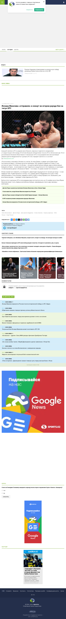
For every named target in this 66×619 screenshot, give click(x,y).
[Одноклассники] (13, 220)
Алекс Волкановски (7, 212)
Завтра (16, 49)
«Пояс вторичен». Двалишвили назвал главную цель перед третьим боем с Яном (27, 361)
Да (4, 493)
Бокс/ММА (6, 83)
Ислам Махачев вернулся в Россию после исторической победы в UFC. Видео (25, 202)
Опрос (4, 483)
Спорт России (9, 215)
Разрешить (39, 9)
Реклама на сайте (40, 591)
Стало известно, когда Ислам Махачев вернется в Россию (19, 191)
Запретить (29, 9)
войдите (11, 287)
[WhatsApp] (23, 220)
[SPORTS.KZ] (33, 522)
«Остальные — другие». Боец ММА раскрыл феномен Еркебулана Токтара (24, 335)
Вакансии (15, 591)
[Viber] (21, 220)
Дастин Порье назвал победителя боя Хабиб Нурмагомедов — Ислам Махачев (25, 195)
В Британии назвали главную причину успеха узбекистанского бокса (23, 310)
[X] (18, 220)
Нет (4, 490)
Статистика (30, 591)
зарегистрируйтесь (21, 287)
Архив (62, 591)
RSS (34, 594)
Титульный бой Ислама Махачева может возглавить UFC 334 (21, 329)
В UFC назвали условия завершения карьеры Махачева (19, 198)
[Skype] (25, 220)
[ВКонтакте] (11, 220)
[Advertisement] (33, 26)
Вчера (4, 49)
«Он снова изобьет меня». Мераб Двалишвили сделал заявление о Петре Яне (26, 342)
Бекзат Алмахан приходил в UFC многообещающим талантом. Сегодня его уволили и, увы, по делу (30, 243)
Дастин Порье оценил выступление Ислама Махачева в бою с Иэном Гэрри (24, 188)
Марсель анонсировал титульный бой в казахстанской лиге (20, 354)
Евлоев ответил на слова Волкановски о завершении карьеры (21, 348)
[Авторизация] (64, 2)
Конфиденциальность (53, 591)
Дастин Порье (16, 212)
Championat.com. (8, 158)
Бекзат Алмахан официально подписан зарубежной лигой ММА (21, 323)
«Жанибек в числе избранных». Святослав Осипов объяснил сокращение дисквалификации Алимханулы (32, 251)
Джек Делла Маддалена (27, 212)
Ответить (6, 496)
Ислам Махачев (38, 212)
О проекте (8, 591)
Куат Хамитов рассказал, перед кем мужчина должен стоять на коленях (24, 316)
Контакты (23, 591)
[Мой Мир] (16, 220)
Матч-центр (59, 49)
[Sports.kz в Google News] (33, 432)
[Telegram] (28, 220)
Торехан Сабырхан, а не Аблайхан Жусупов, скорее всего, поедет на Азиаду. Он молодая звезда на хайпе (32, 237)
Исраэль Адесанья (48, 212)
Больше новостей (33, 365)
